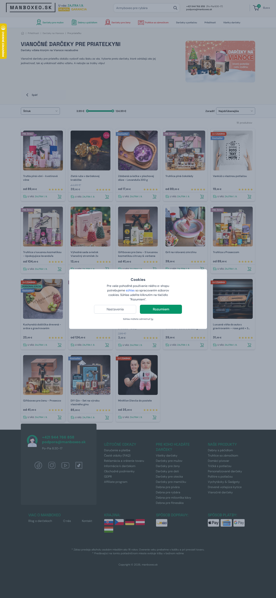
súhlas (130, 290)
